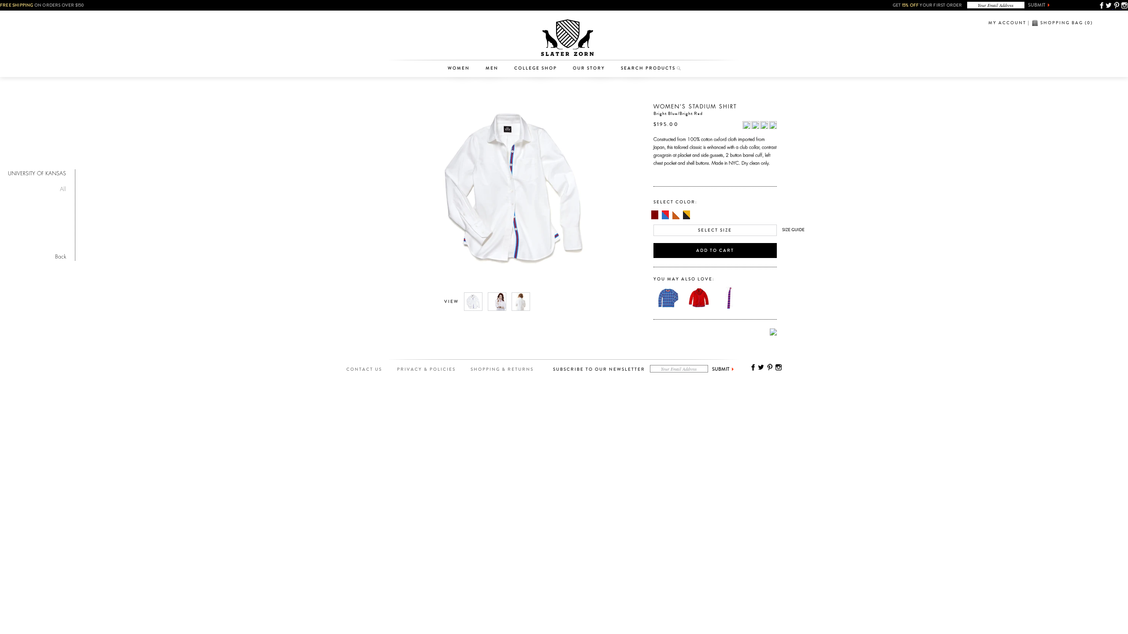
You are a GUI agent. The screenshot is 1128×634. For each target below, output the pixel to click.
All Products (463, 19)
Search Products (648, 68)
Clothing (463, 33)
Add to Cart (715, 250)
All (63, 187)
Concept (600, 47)
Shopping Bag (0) (1066, 23)
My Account (1007, 23)
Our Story (589, 68)
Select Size (715, 230)
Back (60, 255)
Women (459, 68)
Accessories (463, 47)
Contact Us (364, 369)
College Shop (535, 68)
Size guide (793, 230)
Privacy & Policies (426, 369)
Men (492, 68)
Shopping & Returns (502, 369)
